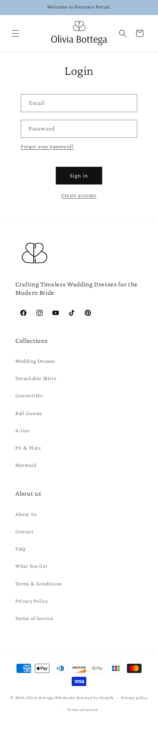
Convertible (29, 395)
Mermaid (25, 465)
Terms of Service (34, 618)
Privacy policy (134, 697)
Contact (24, 531)
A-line (22, 430)
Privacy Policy (31, 601)
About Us (26, 514)
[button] (15, 33)
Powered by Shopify (95, 697)
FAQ (20, 549)
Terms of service (82, 709)
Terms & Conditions (38, 583)
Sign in (79, 175)
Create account (78, 195)
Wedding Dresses (35, 361)
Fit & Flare (28, 448)
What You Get (31, 566)
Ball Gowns (28, 413)
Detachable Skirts (35, 378)
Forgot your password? (47, 146)
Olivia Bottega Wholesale (50, 697)
